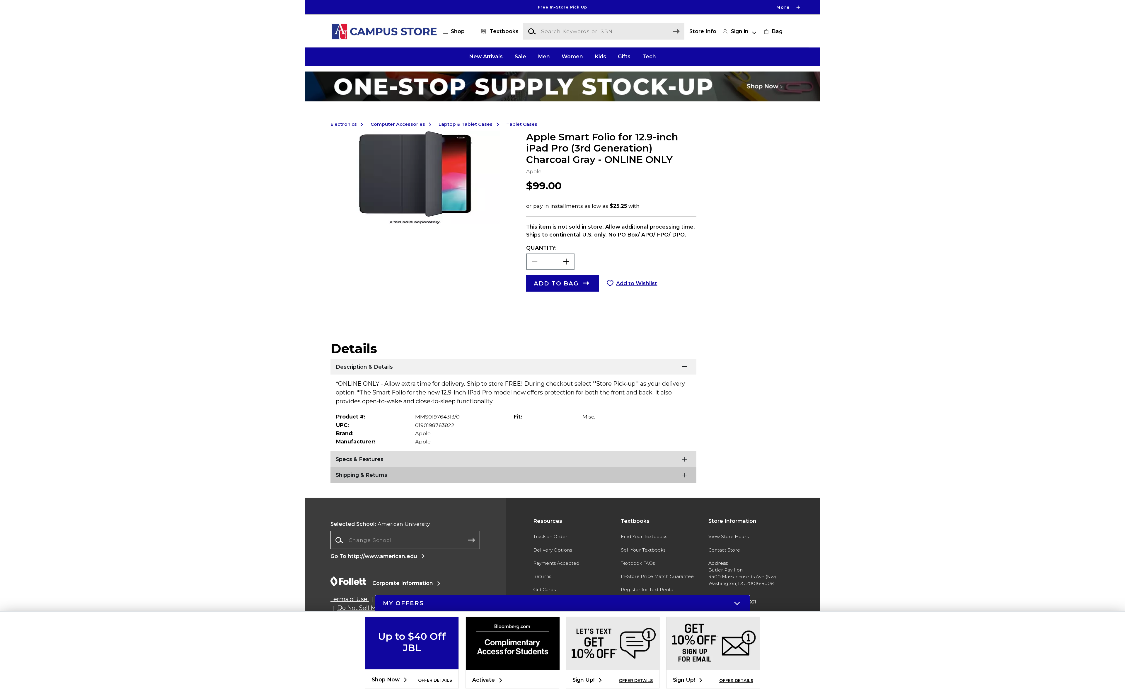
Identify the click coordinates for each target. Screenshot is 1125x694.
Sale (520, 56)
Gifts (624, 56)
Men (544, 56)
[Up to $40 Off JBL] (411, 664)
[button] (562, 7)
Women (572, 56)
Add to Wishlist (636, 283)
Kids (600, 56)
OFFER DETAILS (435, 680)
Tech (649, 56)
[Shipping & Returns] (513, 474)
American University (380, 524)
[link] (772, 31)
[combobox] (405, 540)
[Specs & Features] (513, 458)
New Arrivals (486, 56)
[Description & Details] (513, 366)
